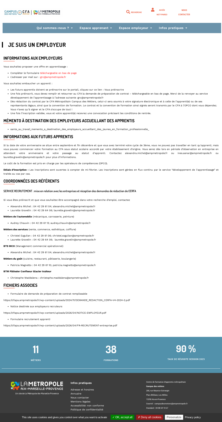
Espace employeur (133, 28)
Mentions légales (80, 401)
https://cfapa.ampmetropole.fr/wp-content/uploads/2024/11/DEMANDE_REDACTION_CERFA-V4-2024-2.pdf (66, 300)
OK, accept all (124, 417)
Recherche (136, 12)
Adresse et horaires (82, 389)
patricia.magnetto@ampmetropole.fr (74, 265)
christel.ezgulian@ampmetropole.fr (73, 235)
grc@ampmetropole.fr (91, 97)
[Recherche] (128, 12)
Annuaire (76, 393)
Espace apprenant (94, 28)
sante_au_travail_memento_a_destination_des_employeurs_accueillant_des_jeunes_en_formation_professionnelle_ (79, 129)
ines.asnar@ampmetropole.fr (195, 153)
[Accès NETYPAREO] (153, 10)
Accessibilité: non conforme (87, 405)
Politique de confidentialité (87, 409)
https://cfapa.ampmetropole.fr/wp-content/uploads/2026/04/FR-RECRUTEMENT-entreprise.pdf (60, 325)
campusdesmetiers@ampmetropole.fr (171, 404)
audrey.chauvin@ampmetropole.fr (70, 223)
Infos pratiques (171, 28)
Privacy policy (193, 417)
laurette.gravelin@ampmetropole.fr (24, 157)
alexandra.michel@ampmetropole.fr (146, 153)
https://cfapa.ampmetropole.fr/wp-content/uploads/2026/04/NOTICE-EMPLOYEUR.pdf (54, 312)
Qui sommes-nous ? (53, 28)
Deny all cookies (150, 417)
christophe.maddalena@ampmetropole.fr (64, 277)
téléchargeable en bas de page (150, 93)
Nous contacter (80, 397)
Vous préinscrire (114, 89)
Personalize (174, 417)
